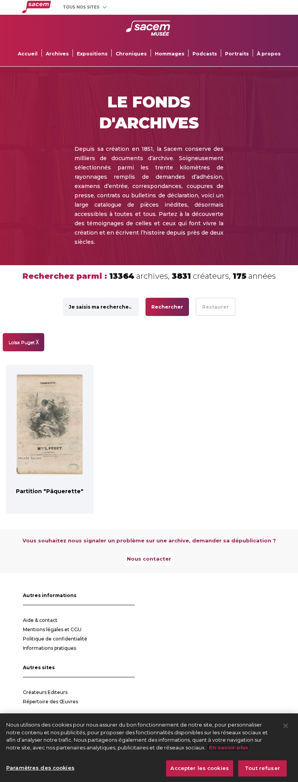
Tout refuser (262, 768)
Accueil (28, 54)
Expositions (92, 54)
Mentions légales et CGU (52, 629)
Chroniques (131, 54)
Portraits (237, 54)
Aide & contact (40, 620)
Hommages (169, 54)
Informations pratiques (49, 648)
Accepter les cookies (199, 768)
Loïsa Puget (23, 342)
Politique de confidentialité (55, 639)
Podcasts (204, 54)
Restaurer (215, 307)
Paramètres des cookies (40, 768)
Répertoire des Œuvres (50, 701)
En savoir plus (228, 747)
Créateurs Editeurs (45, 692)
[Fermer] (285, 725)
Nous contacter (149, 559)
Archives (57, 54)
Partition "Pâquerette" (49, 491)
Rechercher (167, 307)
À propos (269, 54)
